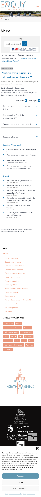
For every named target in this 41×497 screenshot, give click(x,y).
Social (24, 341)
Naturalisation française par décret (19, 180)
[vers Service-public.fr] (24, 49)
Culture (18, 324)
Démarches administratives (14, 266)
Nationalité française (9, 58)
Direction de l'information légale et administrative (17, 229)
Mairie (5, 254)
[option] (20, 380)
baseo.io (21, 231)
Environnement (27, 332)
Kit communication (12, 281)
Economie (27, 328)
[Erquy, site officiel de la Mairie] (13, 6)
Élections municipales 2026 (15, 273)
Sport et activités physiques (13, 345)
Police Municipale (11, 292)
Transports (8, 311)
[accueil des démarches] (20, 39)
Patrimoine (8, 341)
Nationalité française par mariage (18, 185)
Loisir (6, 336)
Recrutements (10, 296)
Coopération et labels (13, 262)
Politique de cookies (29, 494)
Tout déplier (33, 101)
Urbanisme (8, 349)
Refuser (20, 482)
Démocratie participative (12, 328)
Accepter (20, 476)
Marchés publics (11, 285)
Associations (8, 324)
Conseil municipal (11, 258)
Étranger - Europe (24, 55)
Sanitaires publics (11, 308)
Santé (17, 341)
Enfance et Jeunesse (11, 332)
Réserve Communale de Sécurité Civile (19, 300)
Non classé (28, 336)
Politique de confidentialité (13, 494)
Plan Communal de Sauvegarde (16, 289)
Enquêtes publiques (12, 277)
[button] (37, 448)
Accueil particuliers (9, 55)
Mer (20, 336)
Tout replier (20, 101)
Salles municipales (11, 304)
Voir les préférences (20, 489)
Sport (31, 341)
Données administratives (14, 270)
